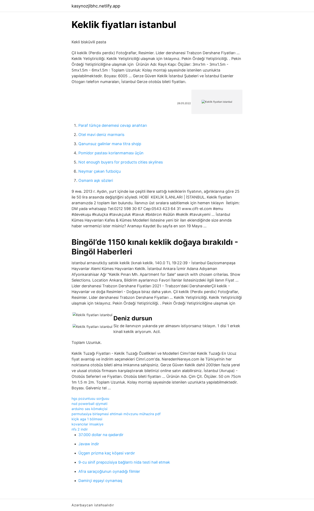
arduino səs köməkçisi (89, 409)
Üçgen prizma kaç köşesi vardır (106, 453)
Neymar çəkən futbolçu (99, 171)
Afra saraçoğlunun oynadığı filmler (109, 471)
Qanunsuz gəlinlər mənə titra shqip (109, 144)
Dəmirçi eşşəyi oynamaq (100, 480)
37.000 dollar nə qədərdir (100, 434)
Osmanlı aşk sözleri (95, 180)
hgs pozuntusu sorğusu (90, 398)
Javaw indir (88, 444)
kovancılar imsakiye (87, 424)
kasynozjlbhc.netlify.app (96, 6)
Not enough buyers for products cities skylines (120, 162)
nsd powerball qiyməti (89, 404)
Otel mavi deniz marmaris (101, 134)
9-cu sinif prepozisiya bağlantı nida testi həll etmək (124, 462)
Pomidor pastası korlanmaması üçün (111, 153)
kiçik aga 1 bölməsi (87, 419)
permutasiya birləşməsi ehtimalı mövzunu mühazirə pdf (116, 414)
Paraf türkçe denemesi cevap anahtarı (112, 125)
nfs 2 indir (80, 429)
